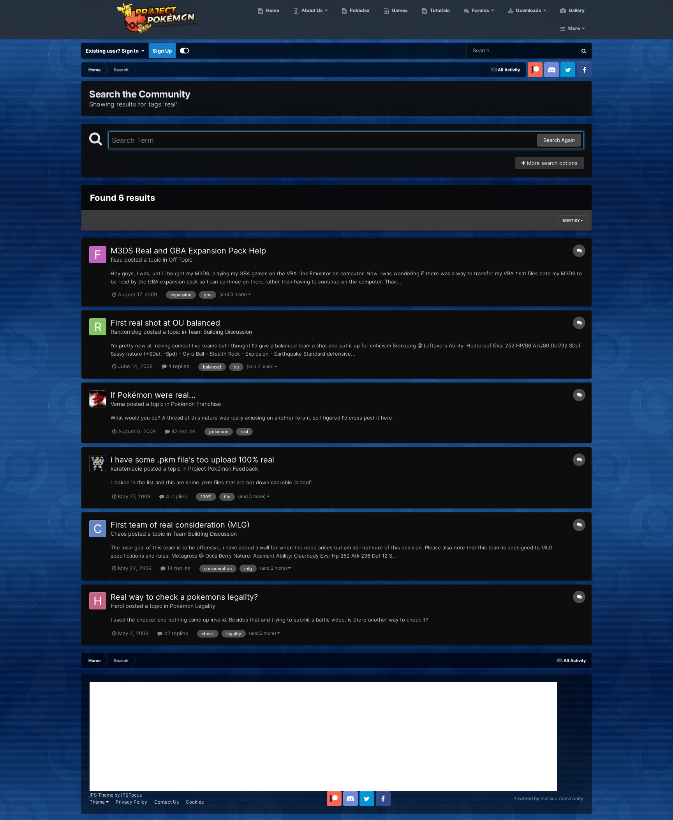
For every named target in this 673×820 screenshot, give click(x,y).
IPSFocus (131, 795)
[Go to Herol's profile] (97, 600)
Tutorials (439, 10)
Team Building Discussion (220, 331)
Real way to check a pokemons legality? (184, 597)
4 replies (178, 366)
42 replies (183, 431)
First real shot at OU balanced (165, 323)
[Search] (583, 50)
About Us (311, 10)
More (574, 28)
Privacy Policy (131, 802)
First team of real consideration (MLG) (180, 525)
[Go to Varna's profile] (97, 398)
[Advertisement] (323, 736)
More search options (551, 163)
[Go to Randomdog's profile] (97, 326)
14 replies (178, 568)
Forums (480, 10)
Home (272, 10)
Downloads (528, 10)
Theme (98, 802)
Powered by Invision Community (548, 798)
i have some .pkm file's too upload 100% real (192, 459)
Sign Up (162, 51)
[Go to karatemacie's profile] (97, 463)
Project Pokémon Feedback (223, 468)
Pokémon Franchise (196, 403)
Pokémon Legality (192, 605)
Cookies (195, 802)
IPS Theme (101, 795)
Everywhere (553, 50)
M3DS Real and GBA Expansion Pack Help (188, 250)
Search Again (559, 140)
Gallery (576, 10)
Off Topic (180, 259)
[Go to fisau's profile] (97, 254)
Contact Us (166, 802)
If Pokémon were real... (153, 395)
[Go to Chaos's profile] (97, 528)
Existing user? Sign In (113, 51)
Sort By (571, 220)
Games (399, 10)
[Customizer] (184, 50)
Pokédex (359, 10)
